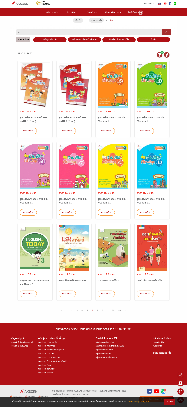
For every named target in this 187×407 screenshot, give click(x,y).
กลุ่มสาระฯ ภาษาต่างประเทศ (49, 358)
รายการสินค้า (96, 20)
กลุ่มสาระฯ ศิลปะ (44, 365)
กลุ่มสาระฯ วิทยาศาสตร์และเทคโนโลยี (52, 361)
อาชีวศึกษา (153, 40)
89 (113, 311)
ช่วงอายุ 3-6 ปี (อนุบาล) (19, 346)
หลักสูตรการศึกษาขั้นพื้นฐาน (84, 40)
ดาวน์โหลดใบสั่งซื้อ (162, 353)
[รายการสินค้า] (180, 391)
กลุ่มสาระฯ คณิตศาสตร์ (47, 346)
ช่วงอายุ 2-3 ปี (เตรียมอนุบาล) (21, 342)
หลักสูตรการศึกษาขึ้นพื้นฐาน (52, 339)
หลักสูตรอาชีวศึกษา (162, 339)
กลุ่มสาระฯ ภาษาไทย (46, 354)
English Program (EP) (119, 40)
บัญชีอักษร (148, 4)
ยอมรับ (170, 402)
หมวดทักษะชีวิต (159, 342)
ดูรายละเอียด (28, 131)
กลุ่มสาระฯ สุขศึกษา (45, 373)
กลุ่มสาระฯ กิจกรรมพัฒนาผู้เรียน (51, 350)
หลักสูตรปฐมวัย (17, 339)
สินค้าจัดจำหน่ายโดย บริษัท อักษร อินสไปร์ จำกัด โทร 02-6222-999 (94, 329)
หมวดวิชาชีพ (157, 346)
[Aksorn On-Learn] (180, 383)
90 (119, 311)
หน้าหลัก (78, 20)
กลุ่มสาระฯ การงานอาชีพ (47, 342)
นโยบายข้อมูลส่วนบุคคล (139, 402)
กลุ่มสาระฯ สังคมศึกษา (46, 369)
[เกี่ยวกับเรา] (180, 375)
